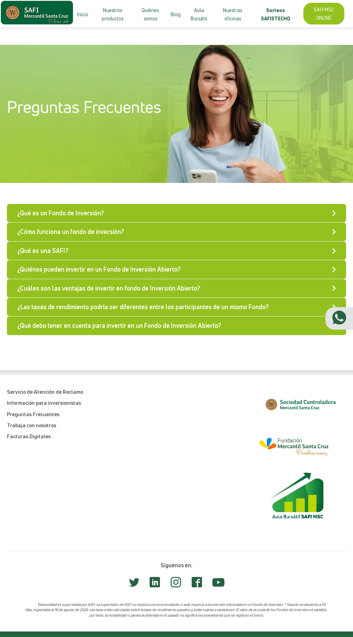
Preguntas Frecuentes (33, 414)
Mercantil (119, 34)
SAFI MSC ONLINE (324, 13)
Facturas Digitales (29, 436)
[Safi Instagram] (175, 584)
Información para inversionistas (44, 402)
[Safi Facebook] (196, 584)
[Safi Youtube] (218, 585)
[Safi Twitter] (134, 584)
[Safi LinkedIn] (154, 584)
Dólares (105, 34)
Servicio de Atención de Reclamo (45, 391)
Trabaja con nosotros (31, 425)
